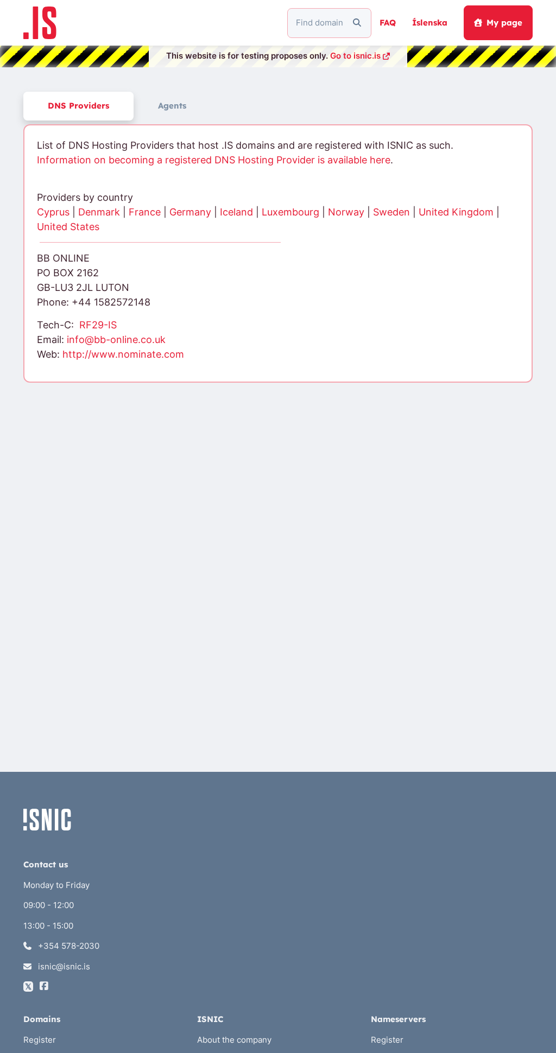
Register (39, 1040)
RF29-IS (98, 325)
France (145, 212)
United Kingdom (456, 212)
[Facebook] (44, 986)
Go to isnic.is (355, 55)
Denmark (99, 212)
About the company (234, 1040)
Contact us (45, 864)
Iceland (236, 212)
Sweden (391, 212)
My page (504, 22)
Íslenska (429, 22)
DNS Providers (78, 105)
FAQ (388, 22)
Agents (172, 105)
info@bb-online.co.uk (116, 339)
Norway (346, 212)
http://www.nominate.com (123, 354)
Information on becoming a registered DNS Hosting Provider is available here (213, 160)
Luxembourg (290, 212)
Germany (190, 212)
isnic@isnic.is (63, 966)
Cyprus (53, 212)
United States (68, 226)
